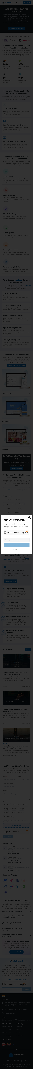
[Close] (29, 517)
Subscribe (16, 545)
